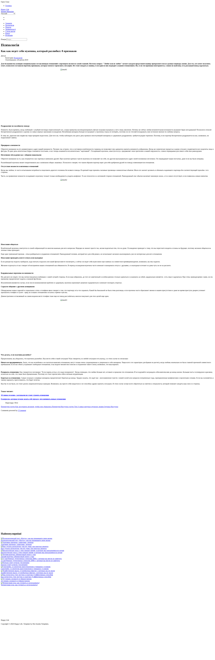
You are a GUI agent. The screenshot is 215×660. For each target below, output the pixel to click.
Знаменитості (10, 29)
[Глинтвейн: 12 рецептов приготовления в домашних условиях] (26, 567)
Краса (7, 33)
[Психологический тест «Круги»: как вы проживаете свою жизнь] (26, 538)
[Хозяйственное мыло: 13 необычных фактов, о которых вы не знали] (28, 571)
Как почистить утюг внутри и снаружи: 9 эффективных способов (26, 577)
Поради (8, 27)
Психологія (9, 25)
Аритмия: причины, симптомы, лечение (16, 544)
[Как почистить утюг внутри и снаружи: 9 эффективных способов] (27, 575)
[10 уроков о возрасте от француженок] (16, 579)
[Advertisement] (68, 431)
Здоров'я (8, 23)
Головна (8, 6)
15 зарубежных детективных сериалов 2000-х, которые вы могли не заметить (30, 561)
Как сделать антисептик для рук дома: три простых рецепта (24, 548)
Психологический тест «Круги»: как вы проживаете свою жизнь (25, 540)
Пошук (3, 39)
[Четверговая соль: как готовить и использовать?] (20, 583)
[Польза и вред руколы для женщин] (15, 563)
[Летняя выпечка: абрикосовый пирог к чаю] (18, 555)
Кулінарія (9, 35)
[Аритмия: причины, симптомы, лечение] (17, 542)
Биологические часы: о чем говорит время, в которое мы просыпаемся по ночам (31, 552)
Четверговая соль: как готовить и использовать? (19, 585)
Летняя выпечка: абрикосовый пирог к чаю (17, 557)
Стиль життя (10, 31)
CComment (22, 410)
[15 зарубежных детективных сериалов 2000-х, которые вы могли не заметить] (31, 559)
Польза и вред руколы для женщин (14, 565)
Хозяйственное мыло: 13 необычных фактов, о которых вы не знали (27, 573)
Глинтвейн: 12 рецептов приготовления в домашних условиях (25, 569)
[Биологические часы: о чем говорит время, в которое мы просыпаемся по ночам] (32, 550)
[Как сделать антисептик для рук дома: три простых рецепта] (24, 546)
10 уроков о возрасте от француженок (15, 581)
